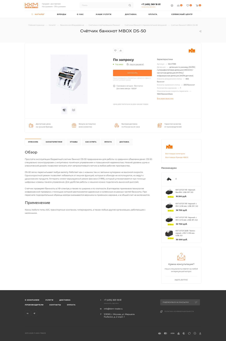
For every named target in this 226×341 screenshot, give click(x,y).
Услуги (49, 300)
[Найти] (130, 5)
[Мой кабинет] (172, 5)
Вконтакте (27, 313)
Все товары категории (175, 154)
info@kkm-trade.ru (113, 308)
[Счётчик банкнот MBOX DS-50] (69, 79)
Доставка (124, 142)
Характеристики (54, 142)
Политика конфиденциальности (179, 311)
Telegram (34, 313)
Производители (34, 305)
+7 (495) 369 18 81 (150, 4)
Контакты (55, 305)
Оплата (108, 142)
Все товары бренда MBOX (176, 157)
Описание (33, 142)
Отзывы (74, 142)
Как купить (91, 142)
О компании (32, 300)
